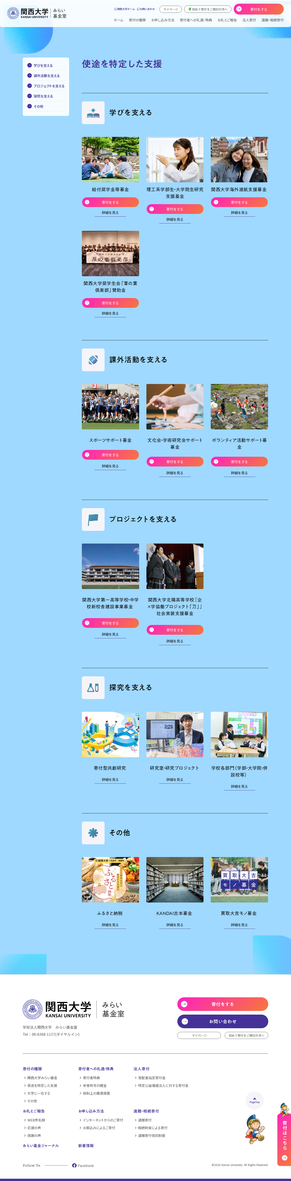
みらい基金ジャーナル (41, 1146)
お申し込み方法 (162, 20)
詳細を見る (110, 213)
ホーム (118, 20)
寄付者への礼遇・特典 (196, 20)
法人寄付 (249, 20)
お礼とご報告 (34, 1111)
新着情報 (86, 1146)
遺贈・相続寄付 (272, 20)
